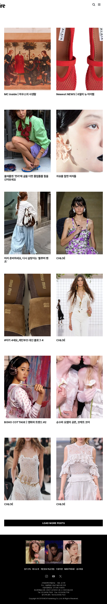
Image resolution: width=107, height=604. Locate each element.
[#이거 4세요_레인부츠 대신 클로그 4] (27, 305)
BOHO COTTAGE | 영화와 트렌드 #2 (25, 422)
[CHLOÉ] (79, 223)
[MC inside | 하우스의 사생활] (27, 59)
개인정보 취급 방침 (48, 569)
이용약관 (59, 569)
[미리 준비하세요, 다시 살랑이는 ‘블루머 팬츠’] (27, 223)
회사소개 (35, 569)
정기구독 (27, 569)
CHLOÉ (60, 258)
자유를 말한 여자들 (66, 176)
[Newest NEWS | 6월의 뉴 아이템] (79, 59)
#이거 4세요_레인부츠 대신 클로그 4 (23, 340)
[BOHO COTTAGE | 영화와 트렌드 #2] (27, 387)
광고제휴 (79, 569)
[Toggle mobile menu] (99, 4)
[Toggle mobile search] (93, 4)
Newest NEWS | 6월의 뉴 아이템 (75, 94)
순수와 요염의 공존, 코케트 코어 (73, 422)
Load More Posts (53, 523)
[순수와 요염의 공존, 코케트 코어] (79, 387)
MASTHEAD (69, 569)
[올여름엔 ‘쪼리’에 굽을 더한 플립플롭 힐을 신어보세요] (27, 141)
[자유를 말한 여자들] (79, 141)
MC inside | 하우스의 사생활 (20, 94)
